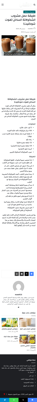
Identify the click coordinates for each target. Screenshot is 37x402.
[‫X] (27, 274)
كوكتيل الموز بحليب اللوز (27, 329)
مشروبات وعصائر (29, 12)
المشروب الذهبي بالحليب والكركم (27, 346)
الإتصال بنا (31, 372)
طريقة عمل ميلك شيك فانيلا (11, 337)
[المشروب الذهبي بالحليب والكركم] (27, 339)
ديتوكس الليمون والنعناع (10, 329)
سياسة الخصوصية (29, 382)
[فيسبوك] (31, 274)
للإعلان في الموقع (28, 386)
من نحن (31, 375)
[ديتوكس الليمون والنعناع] (10, 322)
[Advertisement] (18, 76)
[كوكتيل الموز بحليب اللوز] (27, 322)
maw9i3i (30, 28)
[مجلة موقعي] (25, 4)
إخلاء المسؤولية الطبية (27, 379)
